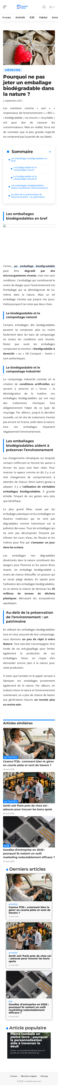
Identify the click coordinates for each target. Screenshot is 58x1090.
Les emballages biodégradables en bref (29, 159)
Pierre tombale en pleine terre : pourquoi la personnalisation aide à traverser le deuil (28, 1040)
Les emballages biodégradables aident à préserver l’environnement (29, 186)
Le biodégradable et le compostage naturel (25, 168)
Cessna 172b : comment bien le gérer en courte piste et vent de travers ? (29, 910)
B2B (6, 845)
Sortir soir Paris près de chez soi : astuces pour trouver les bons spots (30, 958)
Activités (10, 757)
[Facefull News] (22, 7)
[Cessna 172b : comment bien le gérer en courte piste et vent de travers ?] (29, 743)
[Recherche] (44, 7)
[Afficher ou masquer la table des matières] (42, 152)
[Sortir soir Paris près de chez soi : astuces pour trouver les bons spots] (29, 787)
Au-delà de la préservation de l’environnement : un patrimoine (28, 195)
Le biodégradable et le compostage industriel (25, 177)
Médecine (12, 70)
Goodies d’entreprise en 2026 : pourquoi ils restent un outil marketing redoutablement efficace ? (29, 853)
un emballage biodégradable (33, 266)
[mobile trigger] (5, 7)
